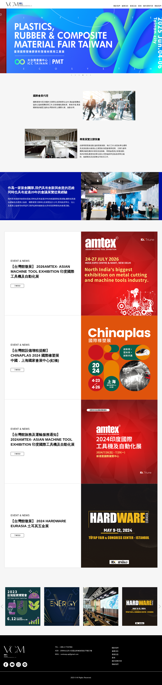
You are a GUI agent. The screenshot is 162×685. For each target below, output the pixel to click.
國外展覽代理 (148, 6)
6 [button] (90, 75)
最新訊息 (133, 6)
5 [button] (86, 75)
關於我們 (117, 6)
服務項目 (125, 6)
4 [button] (83, 75)
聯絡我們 (158, 6)
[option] (81, 40)
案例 (139, 6)
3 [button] (79, 75)
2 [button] (75, 75)
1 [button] (71, 75)
